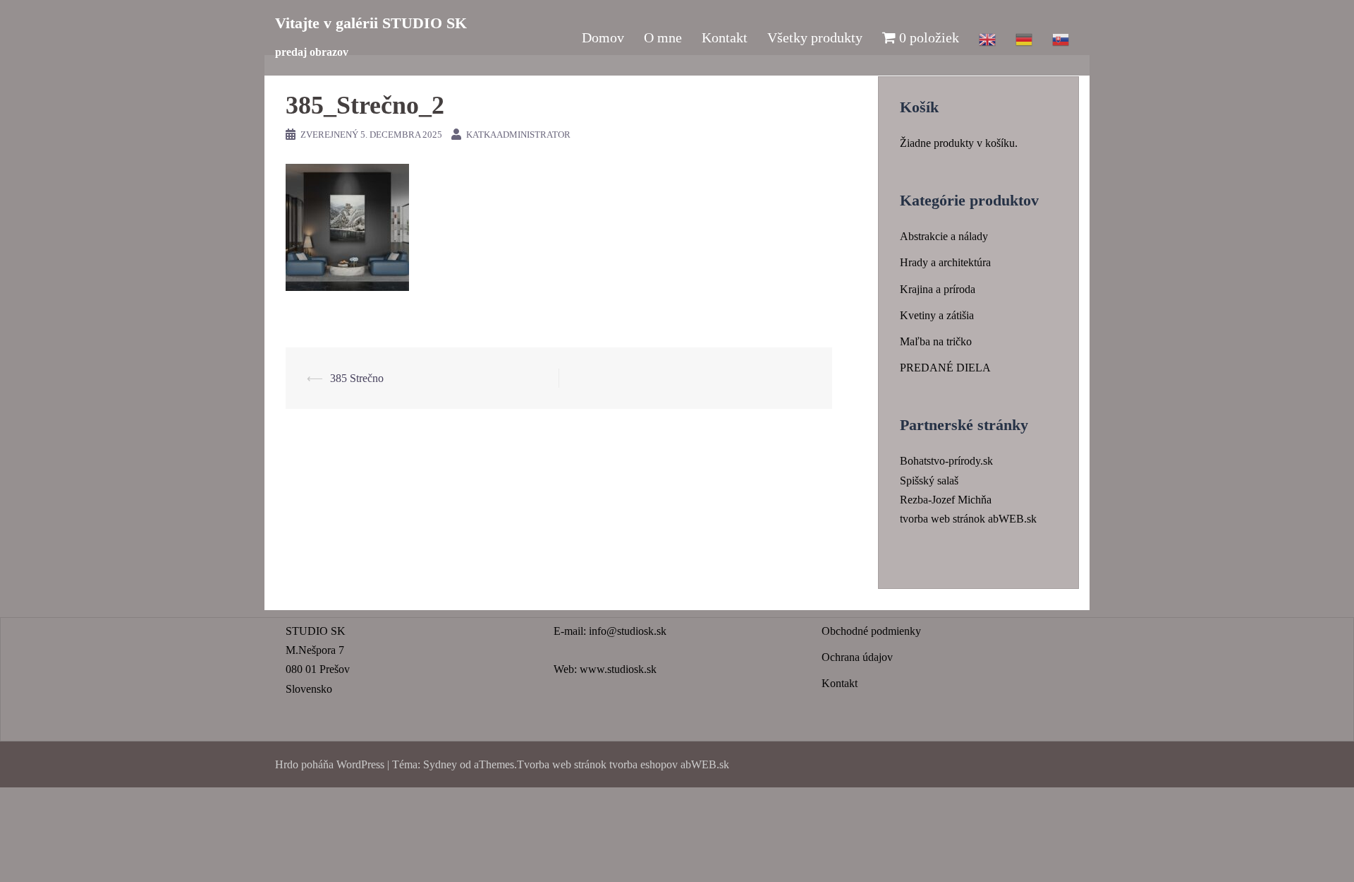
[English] (987, 37)
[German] (1024, 37)
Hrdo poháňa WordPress (329, 764)
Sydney (440, 764)
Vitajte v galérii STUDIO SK (371, 23)
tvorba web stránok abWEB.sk (968, 519)
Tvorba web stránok (561, 764)
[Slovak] (1060, 37)
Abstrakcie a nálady (944, 236)
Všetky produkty (814, 37)
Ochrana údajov (857, 657)
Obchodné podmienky (871, 631)
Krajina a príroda (937, 289)
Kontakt (725, 37)
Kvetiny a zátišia (937, 315)
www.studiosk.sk (618, 669)
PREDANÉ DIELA (945, 368)
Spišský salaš (929, 481)
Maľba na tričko (936, 341)
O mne (663, 37)
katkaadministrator (518, 134)
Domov (603, 37)
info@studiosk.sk (627, 631)
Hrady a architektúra (945, 262)
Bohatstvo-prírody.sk (946, 461)
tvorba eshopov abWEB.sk (667, 764)
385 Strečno (357, 378)
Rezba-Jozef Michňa (946, 500)
